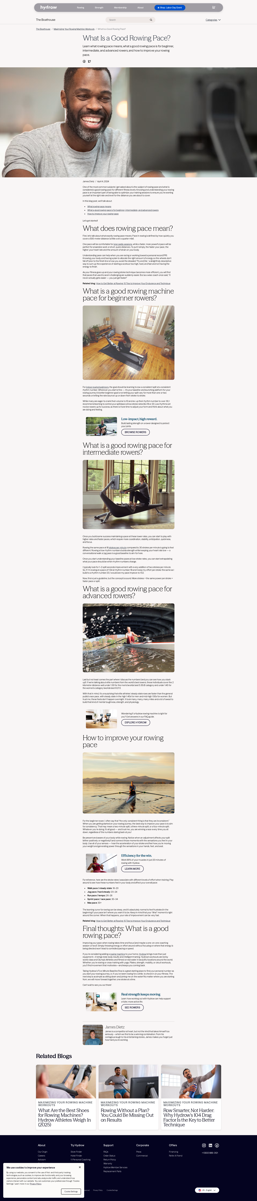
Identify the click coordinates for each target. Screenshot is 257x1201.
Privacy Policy (35, 1184)
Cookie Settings (71, 1191)
